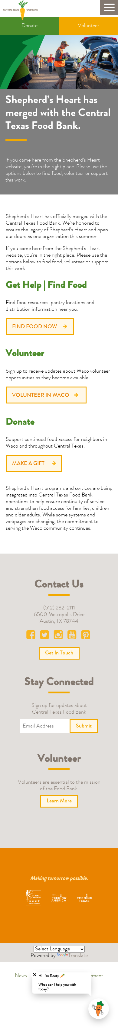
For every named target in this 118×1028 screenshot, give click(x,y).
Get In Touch (59, 653)
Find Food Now (34, 327)
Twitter (46, 636)
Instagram (59, 636)
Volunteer (88, 26)
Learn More (59, 801)
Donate (29, 26)
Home (22, 10)
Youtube (72, 636)
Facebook (32, 636)
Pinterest (86, 636)
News (21, 976)
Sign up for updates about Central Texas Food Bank (59, 709)
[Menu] (109, 7)
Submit (84, 726)
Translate (78, 956)
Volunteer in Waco (40, 395)
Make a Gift (28, 464)
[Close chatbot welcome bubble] (34, 974)
